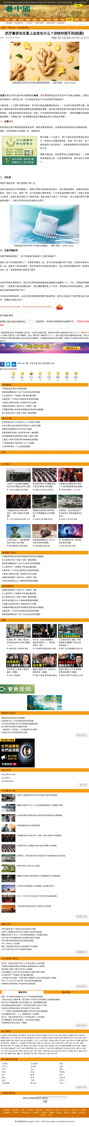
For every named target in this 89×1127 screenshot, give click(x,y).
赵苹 (61, 1075)
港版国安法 (30, 1038)
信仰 (15, 649)
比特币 (57, 1043)
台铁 (76, 1035)
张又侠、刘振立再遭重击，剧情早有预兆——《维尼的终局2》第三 (44, 642)
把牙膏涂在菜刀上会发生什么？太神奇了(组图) (21, 422)
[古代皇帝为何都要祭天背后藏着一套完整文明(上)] (8, 886)
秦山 (4, 1078)
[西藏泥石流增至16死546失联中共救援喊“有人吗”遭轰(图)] (8, 876)
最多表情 (66, 992)
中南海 (51, 1040)
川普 (19, 1035)
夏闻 (61, 1069)
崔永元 (46, 1040)
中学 (68, 519)
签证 (17, 1051)
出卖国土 (65, 1035)
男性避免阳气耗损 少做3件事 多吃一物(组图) (20, 433)
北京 (30, 1046)
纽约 (49, 20)
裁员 (37, 675)
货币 (62, 1043)
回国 (20, 1051)
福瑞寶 (74, 1113)
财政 (5, 1046)
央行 (42, 1043)
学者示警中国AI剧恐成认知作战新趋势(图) (17, 941)
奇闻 (77, 20)
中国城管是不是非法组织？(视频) (14, 1023)
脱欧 (38, 1043)
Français (65, 1110)
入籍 (24, 1051)
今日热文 (6, 464)
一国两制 (12, 1043)
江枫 (32, 1080)
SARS (53, 1048)
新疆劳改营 (59, 1048)
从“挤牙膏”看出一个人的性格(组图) (16, 446)
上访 (2, 1048)
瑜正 (4, 1080)
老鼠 (36, 546)
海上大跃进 (80, 675)
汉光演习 (38, 1038)
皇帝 (5, 1053)
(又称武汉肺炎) (12, 1035)
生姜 (13, 105)
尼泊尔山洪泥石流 (48, 490)
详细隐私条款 (52, 5)
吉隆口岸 (38, 490)
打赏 (64, 38)
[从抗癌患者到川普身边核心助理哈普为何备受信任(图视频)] (8, 815)
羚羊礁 (73, 675)
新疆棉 (3, 1038)
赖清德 (3, 1040)
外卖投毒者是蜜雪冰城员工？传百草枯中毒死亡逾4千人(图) (24, 1005)
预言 (36, 1053)
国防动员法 (18, 519)
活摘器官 (71, 1035)
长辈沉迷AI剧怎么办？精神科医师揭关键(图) (20, 581)
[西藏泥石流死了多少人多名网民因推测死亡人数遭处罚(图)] (8, 805)
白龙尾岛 (42, 1048)
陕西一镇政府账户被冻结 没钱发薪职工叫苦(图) (19, 946)
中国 (42, 519)
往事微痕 (44, 1038)
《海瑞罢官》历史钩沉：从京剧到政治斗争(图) (19, 729)
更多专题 (83, 785)
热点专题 (6, 770)
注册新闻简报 (8, 1093)
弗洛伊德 (66, 1038)
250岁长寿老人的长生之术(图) (28, 866)
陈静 (32, 1072)
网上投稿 (6, 1110)
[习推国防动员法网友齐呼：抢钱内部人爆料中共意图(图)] (8, 835)
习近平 (11, 490)
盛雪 (32, 1075)
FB (27, 1043)
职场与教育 (39, 23)
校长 (71, 519)
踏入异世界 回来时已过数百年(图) (14, 727)
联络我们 (15, 1110)
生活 (70, 20)
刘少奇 (84, 1051)
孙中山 (60, 1051)
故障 (66, 546)
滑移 (73, 546)
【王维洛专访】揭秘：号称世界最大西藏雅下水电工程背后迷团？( (70, 642)
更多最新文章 (81, 952)
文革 (52, 1053)
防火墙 (74, 1046)
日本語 (83, 1110)
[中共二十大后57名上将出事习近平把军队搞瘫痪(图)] (8, 896)
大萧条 (41, 675)
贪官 (68, 1040)
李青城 (62, 1078)
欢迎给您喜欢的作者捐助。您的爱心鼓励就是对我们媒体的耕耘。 (27, 307)
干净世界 (20, 649)
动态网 (42, 1115)
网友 (24, 519)
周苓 (4, 1072)
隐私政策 (48, 1110)
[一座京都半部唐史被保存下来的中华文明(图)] (8, 906)
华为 (75, 1040)
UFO (71, 1038)
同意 (78, 5)
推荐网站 (7, 1113)
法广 (17, 1043)
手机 (32, 1053)
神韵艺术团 (26, 1113)
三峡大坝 (81, 1035)
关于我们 (30, 1110)
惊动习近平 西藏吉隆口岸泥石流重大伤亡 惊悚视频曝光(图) (24, 1002)
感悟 (28, 1053)
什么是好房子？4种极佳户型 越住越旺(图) (19, 396)
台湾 (21, 1046)
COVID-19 (38, 1035)
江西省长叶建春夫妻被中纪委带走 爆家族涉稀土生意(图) (23, 966)
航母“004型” (65, 675)
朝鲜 (30, 1043)
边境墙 (16, 1040)
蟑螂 (40, 546)
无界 (50, 1115)
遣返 (13, 1051)
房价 (42, 1046)
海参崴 (17, 1046)
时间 (62, 546)
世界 (56, 20)
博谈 (42, 20)
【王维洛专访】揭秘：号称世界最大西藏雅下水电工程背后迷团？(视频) (28, 978)
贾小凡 (5, 1066)
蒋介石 (65, 1051)
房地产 (82, 1043)
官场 (21, 20)
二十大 (74, 490)
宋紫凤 (5, 1064)
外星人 (44, 1053)
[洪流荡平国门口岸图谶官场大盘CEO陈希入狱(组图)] (8, 846)
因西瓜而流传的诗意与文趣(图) (13, 718)
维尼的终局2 (47, 649)
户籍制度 (16, 675)
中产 (12, 1046)
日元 (74, 1043)
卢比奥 (29, 1035)
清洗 (11, 121)
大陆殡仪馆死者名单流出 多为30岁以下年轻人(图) (20, 1008)
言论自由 (66, 1048)
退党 (61, 1038)
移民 (84, 1048)
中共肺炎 (4, 1035)
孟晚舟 (8, 1040)
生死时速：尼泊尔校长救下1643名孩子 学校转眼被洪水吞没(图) (41, 856)
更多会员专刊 (81, 735)
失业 (11, 675)
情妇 (71, 1040)
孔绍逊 (63, 490)
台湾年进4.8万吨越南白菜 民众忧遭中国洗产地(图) (20, 938)
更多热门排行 (81, 986)
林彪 (80, 1051)
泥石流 (37, 519)
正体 (59, 38)
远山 (32, 1069)
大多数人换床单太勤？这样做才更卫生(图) (19, 403)
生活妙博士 (18, 23)
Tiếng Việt (74, 1110)
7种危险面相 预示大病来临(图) (14, 389)
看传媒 (66, 1113)
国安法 (8, 1038)
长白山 (36, 1048)
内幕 (55, 1040)
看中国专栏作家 (10, 1059)
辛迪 (61, 1083)
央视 (77, 1048)
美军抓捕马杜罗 (8, 781)
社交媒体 (23, 1043)
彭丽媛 (16, 490)
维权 (78, 1046)
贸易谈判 (30, 1040)
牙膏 (45, 95)
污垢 (66, 282)
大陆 (14, 20)
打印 (73, 38)
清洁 (42, 256)
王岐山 (84, 1038)
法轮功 (6, 1048)
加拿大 (34, 1043)
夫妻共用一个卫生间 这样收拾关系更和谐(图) (20, 399)
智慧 (25, 1053)
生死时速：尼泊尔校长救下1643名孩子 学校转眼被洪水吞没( (70, 513)
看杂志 (44, 1113)
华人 (80, 1048)
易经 (14, 1053)
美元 (53, 1043)
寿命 (48, 1053)
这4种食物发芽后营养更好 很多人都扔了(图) (20, 436)
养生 (55, 1053)
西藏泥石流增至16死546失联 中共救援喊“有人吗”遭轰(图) (38, 876)
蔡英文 (26, 1046)
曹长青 (33, 1083)
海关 (9, 1051)
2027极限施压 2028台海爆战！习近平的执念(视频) (20, 1020)
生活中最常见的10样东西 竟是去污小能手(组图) (21, 426)
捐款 (23, 1110)
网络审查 (12, 1048)
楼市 (2, 1046)
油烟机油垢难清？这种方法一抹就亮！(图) (19, 406)
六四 (59, 1035)
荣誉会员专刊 (8, 713)
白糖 (47, 546)
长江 (12, 1038)
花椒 (44, 546)
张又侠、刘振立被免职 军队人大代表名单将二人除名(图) (23, 963)
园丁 (4, 1075)
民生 (31, 1051)
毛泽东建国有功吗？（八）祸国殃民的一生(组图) (20, 1014)
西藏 (45, 519)
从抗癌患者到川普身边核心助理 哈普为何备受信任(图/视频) (39, 815)
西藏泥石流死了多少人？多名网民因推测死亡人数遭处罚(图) (40, 805)
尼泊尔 (50, 519)
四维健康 (6, 1083)
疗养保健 (8, 23)
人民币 (66, 1043)
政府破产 (55, 675)
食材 (48, 363)
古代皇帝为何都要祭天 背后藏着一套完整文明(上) (36, 886)
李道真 (33, 1066)
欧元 (70, 1043)
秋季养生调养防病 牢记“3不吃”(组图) (17, 429)
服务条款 (39, 1110)
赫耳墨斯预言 (14, 546)
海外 (35, 1051)
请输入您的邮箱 (29, 1098)
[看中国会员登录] (17, 689)
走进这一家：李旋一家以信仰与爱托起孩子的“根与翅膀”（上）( (18, 642)
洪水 (19, 1038)
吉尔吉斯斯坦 (25, 490)
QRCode (21, 363)
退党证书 (82, 1113)
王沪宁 (36, 1040)
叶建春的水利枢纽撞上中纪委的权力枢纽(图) (18, 984)
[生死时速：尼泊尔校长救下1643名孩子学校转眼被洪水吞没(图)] (8, 856)
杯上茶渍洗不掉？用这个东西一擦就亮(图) (19, 413)
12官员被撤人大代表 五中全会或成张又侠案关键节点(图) (23, 972)
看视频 (51, 1113)
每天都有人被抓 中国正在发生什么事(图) (16, 969)
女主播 (72, 1048)
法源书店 (36, 1113)
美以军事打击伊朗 (8, 774)
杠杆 (49, 1043)
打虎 (85, 1040)
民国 (48, 1051)
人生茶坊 (29, 23)
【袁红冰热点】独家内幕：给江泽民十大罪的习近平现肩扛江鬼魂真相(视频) (30, 999)
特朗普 (23, 1035)
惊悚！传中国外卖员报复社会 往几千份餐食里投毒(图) (22, 997)
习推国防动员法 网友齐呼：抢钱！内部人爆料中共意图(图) (18, 513)
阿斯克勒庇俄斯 (25, 546)
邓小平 (76, 1051)
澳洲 (45, 1051)
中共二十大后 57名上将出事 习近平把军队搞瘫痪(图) (37, 896)
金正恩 (79, 1038)
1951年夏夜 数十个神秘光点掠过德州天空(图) (18, 929)
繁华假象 (48, 675)
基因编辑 (69, 1046)
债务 (46, 1043)
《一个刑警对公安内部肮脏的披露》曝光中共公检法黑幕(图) (24, 1011)
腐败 (78, 1040)
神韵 (11, 649)
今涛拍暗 (34, 1064)
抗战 (55, 1051)
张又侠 (55, 1035)
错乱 (70, 546)
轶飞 (4, 1069)
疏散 (75, 519)
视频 (83, 20)
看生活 (12, 28)
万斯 (21, 1040)
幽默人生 (20, 1053)
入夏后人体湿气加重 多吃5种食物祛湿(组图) (20, 440)
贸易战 (45, 1035)
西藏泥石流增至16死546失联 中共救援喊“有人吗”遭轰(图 (44, 513)
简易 (61, 1064)
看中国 (19, 10)
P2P (60, 1046)
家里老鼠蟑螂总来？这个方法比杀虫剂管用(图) (21, 392)
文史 (63, 20)
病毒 (33, 1035)
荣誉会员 (76, 333)
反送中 (63, 1040)
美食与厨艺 (50, 23)
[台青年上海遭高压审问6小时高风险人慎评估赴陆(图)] (8, 795)
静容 (32, 1078)
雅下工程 (64, 649)
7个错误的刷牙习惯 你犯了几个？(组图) (18, 443)
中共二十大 (81, 490)
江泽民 (41, 1040)
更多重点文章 (81, 916)
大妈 (39, 1046)
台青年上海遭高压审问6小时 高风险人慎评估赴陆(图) (37, 795)
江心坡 (47, 1048)
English (57, 1110)
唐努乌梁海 (29, 1048)
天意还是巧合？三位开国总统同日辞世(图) (17, 721)
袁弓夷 (24, 1038)
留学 (6, 1051)
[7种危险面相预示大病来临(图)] (8, 825)
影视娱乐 (61, 23)
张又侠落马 (6, 778)
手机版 (54, 38)
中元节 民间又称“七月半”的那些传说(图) (16, 949)
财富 (9, 1046)
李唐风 (62, 1072)
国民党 (57, 1038)
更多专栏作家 (81, 1087)
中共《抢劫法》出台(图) (10, 943)
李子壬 (62, 1080)
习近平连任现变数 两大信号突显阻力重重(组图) (19, 724)
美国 (28, 20)
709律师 (83, 1046)
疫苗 (15, 1038)
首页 (7, 20)
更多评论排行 (81, 1025)
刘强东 (34, 1046)
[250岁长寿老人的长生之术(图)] (8, 866)
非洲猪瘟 (51, 1046)
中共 (28, 519)
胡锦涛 (68, 490)
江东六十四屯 (20, 1048)
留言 (68, 38)
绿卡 (27, 1051)
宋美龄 (71, 1051)
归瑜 (61, 1066)
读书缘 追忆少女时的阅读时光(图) (14, 732)
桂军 (52, 1051)
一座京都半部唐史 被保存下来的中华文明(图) (34, 906)
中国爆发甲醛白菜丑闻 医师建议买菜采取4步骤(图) (23, 409)
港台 (35, 20)
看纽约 (59, 1113)
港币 (77, 1043)
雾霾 (63, 1046)
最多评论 (23, 992)
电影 (54, 649)
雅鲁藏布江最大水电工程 (78, 649)
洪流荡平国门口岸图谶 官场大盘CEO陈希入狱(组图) (37, 846)
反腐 (82, 1040)
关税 (12, 1040)
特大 (78, 38)
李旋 (26, 649)
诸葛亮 (10, 1053)
